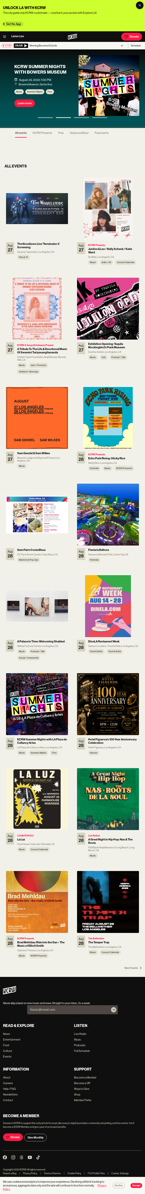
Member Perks (82, 1100)
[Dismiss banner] (139, 5)
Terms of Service (50, 1173)
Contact (8, 1100)
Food (6, 1045)
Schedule (136, 45)
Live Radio (80, 1033)
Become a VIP (82, 1083)
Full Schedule (82, 1050)
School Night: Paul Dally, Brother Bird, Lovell (91, 73)
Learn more (78, 109)
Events (7, 1056)
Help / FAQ (9, 1088)
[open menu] (6, 36)
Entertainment (11, 1039)
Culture (7, 1050)
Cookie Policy (72, 1173)
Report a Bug (9, 1173)
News (6, 1033)
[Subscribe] (113, 1009)
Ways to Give (81, 1088)
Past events (102, 132)
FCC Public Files (94, 1173)
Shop (77, 1094)
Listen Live (17, 36)
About (6, 1077)
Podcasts (79, 1045)
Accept (136, 1185)
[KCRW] (9, 993)
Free (61, 132)
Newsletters (10, 1094)
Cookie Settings (120, 1173)
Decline (119, 1185)
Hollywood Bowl (79, 132)
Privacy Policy (28, 1173)
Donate (134, 36)
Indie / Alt (106, 98)
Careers (8, 1083)
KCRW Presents (88, 98)
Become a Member (85, 1077)
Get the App (13, 24)
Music (72, 98)
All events (21, 132)
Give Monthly (35, 1137)
